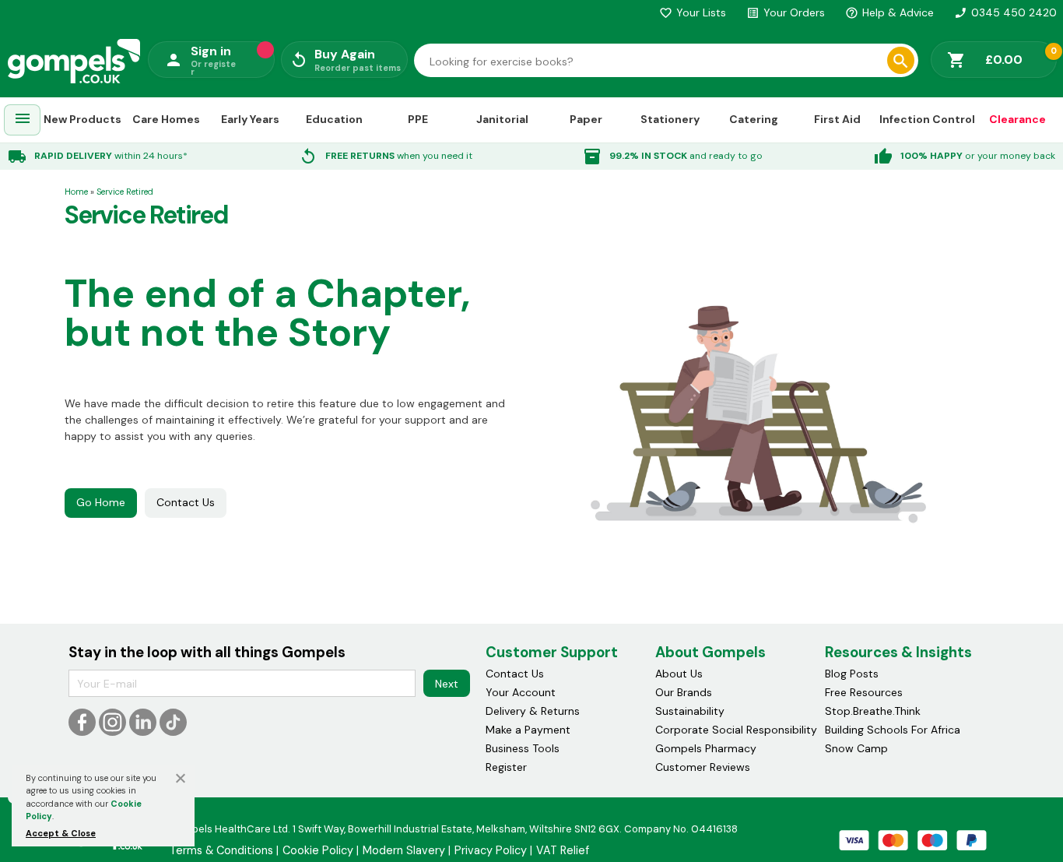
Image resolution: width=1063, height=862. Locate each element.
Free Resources (864, 692)
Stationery (670, 119)
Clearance (1017, 119)
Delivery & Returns (533, 711)
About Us (679, 674)
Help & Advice (889, 12)
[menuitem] (22, 120)
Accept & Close (61, 833)
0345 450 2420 (1005, 12)
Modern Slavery (404, 850)
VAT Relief (562, 850)
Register (506, 767)
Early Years (250, 119)
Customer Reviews (702, 767)
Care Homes (166, 119)
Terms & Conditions (221, 850)
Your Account (521, 692)
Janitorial (502, 119)
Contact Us (185, 502)
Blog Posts (852, 674)
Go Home (100, 502)
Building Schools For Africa (892, 730)
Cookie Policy (317, 850)
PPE (418, 119)
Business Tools (523, 748)
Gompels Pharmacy (705, 748)
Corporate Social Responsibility (736, 730)
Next (446, 684)
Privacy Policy (490, 850)
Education (334, 119)
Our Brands (683, 692)
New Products (82, 119)
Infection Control (927, 119)
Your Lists (692, 12)
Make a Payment (528, 730)
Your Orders (785, 12)
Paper (586, 119)
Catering (753, 119)
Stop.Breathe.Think (873, 711)
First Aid (837, 119)
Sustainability (689, 711)
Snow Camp (856, 748)
